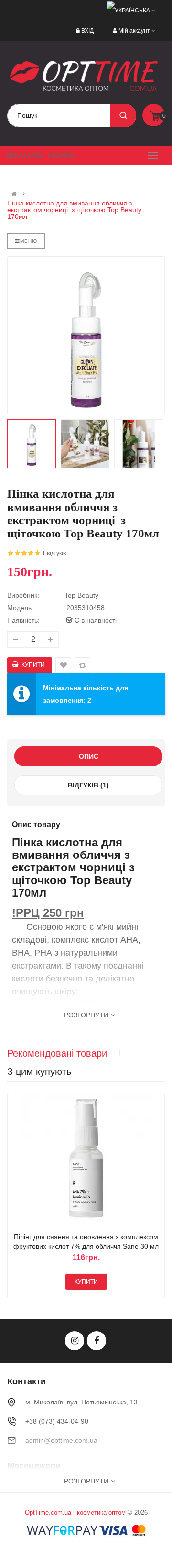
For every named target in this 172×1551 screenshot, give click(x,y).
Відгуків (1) (88, 785)
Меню (28, 241)
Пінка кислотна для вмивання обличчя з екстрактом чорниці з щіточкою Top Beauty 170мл (74, 210)
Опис (88, 756)
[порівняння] (97, 1159)
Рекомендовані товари (57, 1053)
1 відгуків (54, 553)
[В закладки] (74, 1159)
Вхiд (87, 30)
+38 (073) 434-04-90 (56, 1421)
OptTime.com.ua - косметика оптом (75, 1512)
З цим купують (39, 1071)
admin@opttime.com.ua (61, 1440)
